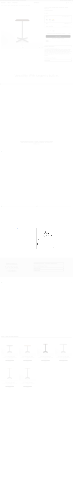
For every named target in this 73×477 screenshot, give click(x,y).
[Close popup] (55, 229)
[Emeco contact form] (70, 474)
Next (53, 247)
